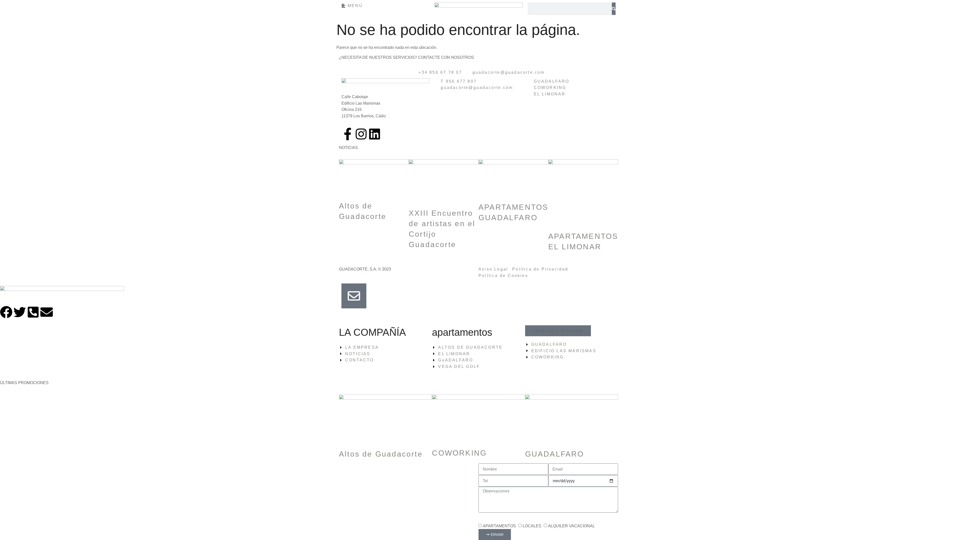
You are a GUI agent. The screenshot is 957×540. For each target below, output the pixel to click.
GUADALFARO (554, 454)
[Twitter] (19, 312)
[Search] (614, 8)
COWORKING (459, 453)
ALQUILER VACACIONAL (571, 526)
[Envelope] (46, 312)
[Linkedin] (374, 134)
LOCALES (532, 526)
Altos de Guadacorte (381, 454)
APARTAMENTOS (499, 526)
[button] (558, 330)
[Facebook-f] (347, 134)
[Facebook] (6, 312)
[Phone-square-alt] (33, 312)
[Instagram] (361, 134)
